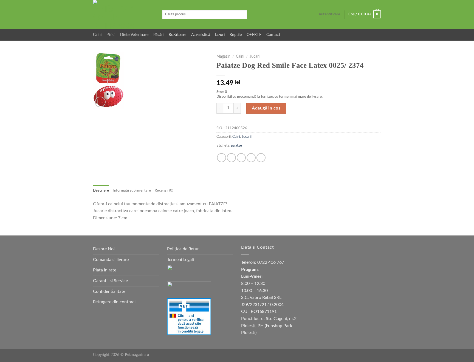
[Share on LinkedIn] (261, 157)
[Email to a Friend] (241, 157)
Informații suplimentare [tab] (132, 190)
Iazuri (220, 35)
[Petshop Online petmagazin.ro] (123, 14)
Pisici (110, 35)
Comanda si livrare (111, 259)
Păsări (158, 35)
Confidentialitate (109, 291)
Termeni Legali (180, 259)
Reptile (236, 35)
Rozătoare (178, 35)
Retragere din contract (114, 302)
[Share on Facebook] (221, 157)
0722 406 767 (270, 262)
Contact (273, 35)
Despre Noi (104, 249)
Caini (97, 35)
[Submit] (251, 14)
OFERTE (254, 35)
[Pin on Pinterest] (251, 157)
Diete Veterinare (134, 35)
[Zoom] (100, 102)
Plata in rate (104, 270)
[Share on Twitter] (231, 157)
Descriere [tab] (101, 190)
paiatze (236, 145)
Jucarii (255, 56)
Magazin (223, 56)
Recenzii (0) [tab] (164, 190)
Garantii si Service (110, 281)
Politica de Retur (183, 249)
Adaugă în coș (266, 108)
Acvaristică (200, 35)
